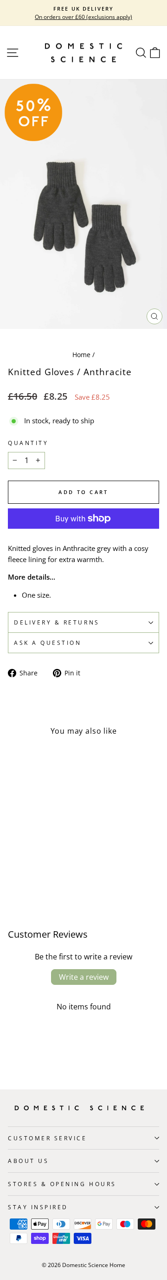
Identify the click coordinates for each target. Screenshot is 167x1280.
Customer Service (47, 1138)
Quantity (28, 442)
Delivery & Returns (57, 622)
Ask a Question (47, 642)
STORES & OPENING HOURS (62, 1183)
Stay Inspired (38, 1207)
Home (81, 354)
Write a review (84, 977)
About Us (28, 1160)
